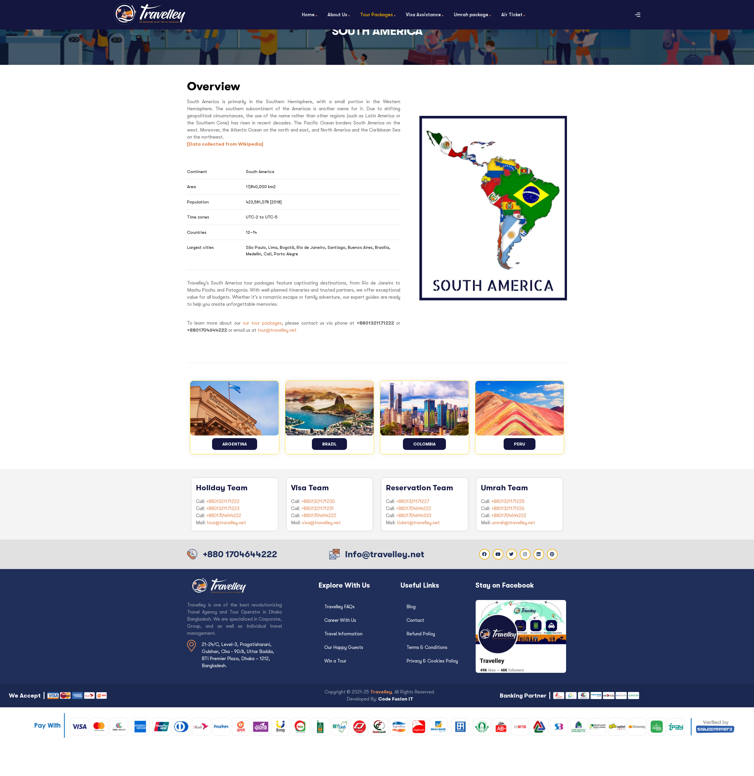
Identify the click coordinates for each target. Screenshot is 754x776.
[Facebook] (484, 554)
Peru (519, 444)
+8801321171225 (508, 501)
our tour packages (262, 323)
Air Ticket (511, 14)
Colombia (424, 444)
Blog (411, 606)
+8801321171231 (317, 508)
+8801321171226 (508, 508)
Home (308, 14)
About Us (337, 14)
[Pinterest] (552, 554)
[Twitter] (511, 554)
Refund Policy (420, 634)
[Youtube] (498, 554)
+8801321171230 (318, 501)
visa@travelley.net (321, 522)
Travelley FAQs (339, 606)
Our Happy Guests (343, 647)
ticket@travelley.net (418, 522)
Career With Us (340, 620)
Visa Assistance (423, 14)
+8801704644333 (413, 515)
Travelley (381, 691)
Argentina (234, 444)
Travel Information (343, 634)
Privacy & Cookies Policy (432, 661)
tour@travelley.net (277, 330)
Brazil (329, 444)
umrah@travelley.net (513, 522)
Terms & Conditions (426, 647)
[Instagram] (525, 554)
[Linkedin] (538, 554)
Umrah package (471, 14)
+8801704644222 (223, 515)
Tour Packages (376, 14)
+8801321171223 (222, 508)
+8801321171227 (412, 501)
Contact (415, 620)
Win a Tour (335, 661)
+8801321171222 (222, 501)
